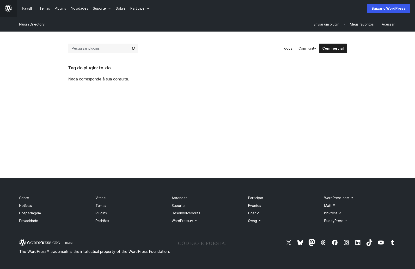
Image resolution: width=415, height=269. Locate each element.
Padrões (102, 221)
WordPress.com (338, 198)
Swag (254, 221)
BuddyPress (336, 221)
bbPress (333, 213)
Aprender (179, 198)
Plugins (101, 213)
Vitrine (101, 198)
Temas (101, 205)
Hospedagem (30, 213)
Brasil (69, 243)
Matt (330, 205)
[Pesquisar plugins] (133, 48)
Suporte (178, 205)
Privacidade (28, 221)
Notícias (25, 205)
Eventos (254, 205)
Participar (255, 198)
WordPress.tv (184, 221)
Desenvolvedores (186, 213)
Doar (254, 213)
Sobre (24, 198)
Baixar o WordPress (389, 8)
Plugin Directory (32, 24)
